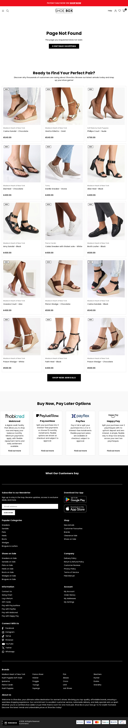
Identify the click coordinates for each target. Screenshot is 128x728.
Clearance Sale (70, 535)
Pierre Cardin (7, 685)
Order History (69, 595)
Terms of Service (71, 572)
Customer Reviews (72, 565)
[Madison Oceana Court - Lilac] (22, 279)
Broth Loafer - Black (96, 246)
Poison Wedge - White (13, 361)
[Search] (7, 10)
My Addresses (70, 598)
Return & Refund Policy (74, 562)
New (6, 89)
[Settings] (115, 10)
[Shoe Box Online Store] (64, 10)
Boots (4, 539)
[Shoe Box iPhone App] (75, 510)
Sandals (5, 528)
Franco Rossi (37, 674)
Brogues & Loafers (10, 546)
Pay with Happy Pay (10, 616)
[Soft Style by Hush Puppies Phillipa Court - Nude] (106, 106)
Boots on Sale (8, 572)
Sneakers (6, 525)
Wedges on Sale (9, 576)
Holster (35, 678)
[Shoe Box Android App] (75, 501)
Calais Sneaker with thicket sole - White (63, 246)
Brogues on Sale (9, 579)
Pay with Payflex (9, 609)
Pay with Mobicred (10, 612)
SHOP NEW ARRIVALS (64, 377)
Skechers (98, 674)
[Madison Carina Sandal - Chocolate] (22, 106)
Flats (4, 532)
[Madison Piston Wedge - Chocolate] (64, 279)
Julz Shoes (67, 688)
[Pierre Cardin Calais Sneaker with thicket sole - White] (64, 221)
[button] (123, 10)
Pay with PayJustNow (11, 605)
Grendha (97, 685)
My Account (69, 591)
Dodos (96, 681)
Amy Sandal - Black (12, 246)
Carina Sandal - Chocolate (15, 131)
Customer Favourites (73, 528)
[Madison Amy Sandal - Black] (22, 221)
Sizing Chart (7, 595)
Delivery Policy (70, 558)
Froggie (35, 681)
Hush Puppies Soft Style (12, 678)
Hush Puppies (7, 688)
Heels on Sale (7, 569)
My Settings (69, 602)
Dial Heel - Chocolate (13, 188)
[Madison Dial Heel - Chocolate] (22, 163)
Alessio (66, 678)
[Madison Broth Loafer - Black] (106, 221)
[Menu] (3, 10)
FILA (64, 674)
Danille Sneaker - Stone (56, 188)
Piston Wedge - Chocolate (57, 304)
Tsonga (35, 685)
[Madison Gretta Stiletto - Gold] (64, 106)
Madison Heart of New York (13, 674)
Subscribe (8, 513)
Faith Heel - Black (53, 361)
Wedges (5, 542)
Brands (67, 532)
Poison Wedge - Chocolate (100, 361)
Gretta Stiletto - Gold (55, 131)
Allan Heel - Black (95, 188)
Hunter (97, 678)
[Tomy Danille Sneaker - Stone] (64, 163)
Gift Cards (6, 602)
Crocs (65, 681)
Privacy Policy (70, 569)
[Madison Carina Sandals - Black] (106, 279)
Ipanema (6, 681)
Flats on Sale (7, 565)
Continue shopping (64, 46)
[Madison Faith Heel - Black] (64, 336)
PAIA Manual (69, 576)
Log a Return (7, 598)
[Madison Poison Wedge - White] (22, 336)
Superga (36, 688)
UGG (65, 685)
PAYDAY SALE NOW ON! (64, 3)
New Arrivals (69, 525)
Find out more (14, 451)
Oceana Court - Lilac (12, 304)
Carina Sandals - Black (97, 304)
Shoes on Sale (70, 539)
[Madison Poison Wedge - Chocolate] (106, 336)
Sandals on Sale (9, 562)
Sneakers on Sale (9, 558)
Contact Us (7, 591)
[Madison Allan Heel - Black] (106, 163)
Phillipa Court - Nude (96, 131)
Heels (4, 535)
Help (110, 10)
